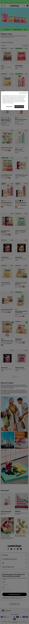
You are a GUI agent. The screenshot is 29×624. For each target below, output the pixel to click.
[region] (14, 100)
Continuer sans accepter (23, 92)
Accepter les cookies (19, 106)
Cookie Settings (9, 106)
